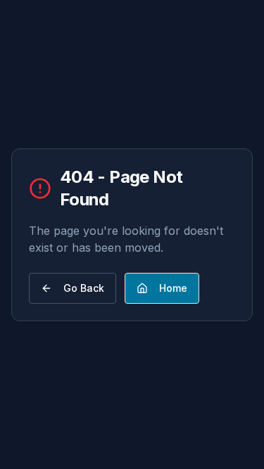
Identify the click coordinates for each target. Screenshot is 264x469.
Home (173, 288)
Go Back (83, 288)
